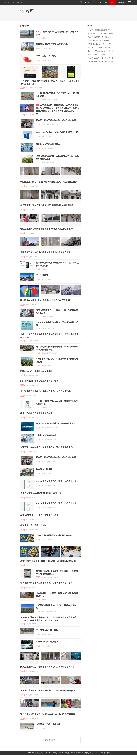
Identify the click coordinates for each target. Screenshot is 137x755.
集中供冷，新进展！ (45, 469)
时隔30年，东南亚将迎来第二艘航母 (99, 30)
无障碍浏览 (19, 2)
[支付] (101, 2)
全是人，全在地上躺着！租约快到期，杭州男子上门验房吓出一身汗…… (102, 51)
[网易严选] (94, 2)
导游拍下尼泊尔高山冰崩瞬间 (97, 54)
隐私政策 (78, 753)
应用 (11, 2)
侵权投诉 (109, 753)
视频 (38, 38)
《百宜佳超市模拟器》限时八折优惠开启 (54, 535)
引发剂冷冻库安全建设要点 (48, 144)
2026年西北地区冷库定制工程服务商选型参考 (40, 381)
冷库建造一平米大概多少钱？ (49, 724)
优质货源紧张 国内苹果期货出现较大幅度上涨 (40, 493)
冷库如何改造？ (43, 275)
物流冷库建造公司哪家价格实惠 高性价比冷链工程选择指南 (46, 229)
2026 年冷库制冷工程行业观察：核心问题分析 (56, 481)
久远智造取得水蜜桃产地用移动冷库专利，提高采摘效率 (45, 391)
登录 (112, 2)
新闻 (22, 519)
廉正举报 (103, 753)
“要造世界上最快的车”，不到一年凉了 (100, 44)
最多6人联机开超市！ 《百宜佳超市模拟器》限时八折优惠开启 (48, 561)
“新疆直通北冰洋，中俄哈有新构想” (99, 40)
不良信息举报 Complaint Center (90, 753)
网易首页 (6, 2)
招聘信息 (67, 753)
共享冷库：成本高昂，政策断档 (34, 525)
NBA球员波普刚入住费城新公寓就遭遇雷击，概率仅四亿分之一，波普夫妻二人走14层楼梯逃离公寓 (102, 61)
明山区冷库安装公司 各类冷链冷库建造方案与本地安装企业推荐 (48, 182)
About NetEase (47, 753)
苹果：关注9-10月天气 (46, 56)
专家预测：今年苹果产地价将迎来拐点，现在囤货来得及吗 (46, 447)
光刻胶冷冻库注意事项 (46, 435)
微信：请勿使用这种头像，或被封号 (99, 37)
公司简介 (55, 753)
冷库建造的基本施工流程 (47, 629)
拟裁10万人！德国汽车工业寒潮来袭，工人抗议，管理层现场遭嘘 (102, 58)
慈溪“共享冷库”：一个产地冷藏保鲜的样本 (39, 515)
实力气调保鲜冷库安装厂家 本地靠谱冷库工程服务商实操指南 (47, 714)
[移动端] (81, 2)
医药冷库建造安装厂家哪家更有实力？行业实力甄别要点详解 (47, 667)
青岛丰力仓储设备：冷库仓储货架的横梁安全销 (57, 132)
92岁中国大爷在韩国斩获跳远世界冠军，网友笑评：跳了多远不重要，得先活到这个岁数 (102, 47)
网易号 (38, 48)
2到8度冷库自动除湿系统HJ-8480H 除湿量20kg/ (57, 423)
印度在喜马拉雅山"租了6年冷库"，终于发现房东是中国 (45, 300)
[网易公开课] (87, 2)
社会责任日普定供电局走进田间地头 (52, 44)
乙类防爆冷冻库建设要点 (47, 641)
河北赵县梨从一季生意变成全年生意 (36, 371)
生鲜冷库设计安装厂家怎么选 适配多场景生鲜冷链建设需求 (46, 205)
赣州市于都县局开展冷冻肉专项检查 (36, 413)
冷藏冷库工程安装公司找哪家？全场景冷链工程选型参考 (45, 252)
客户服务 (73, 753)
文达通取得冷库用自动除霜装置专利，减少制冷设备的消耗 (46, 583)
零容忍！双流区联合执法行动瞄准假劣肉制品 (56, 120)
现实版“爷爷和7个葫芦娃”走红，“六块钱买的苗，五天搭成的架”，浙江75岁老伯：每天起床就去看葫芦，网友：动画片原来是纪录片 (102, 33)
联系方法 (61, 753)
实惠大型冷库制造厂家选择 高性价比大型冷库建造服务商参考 (47, 690)
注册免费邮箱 (120, 2)
